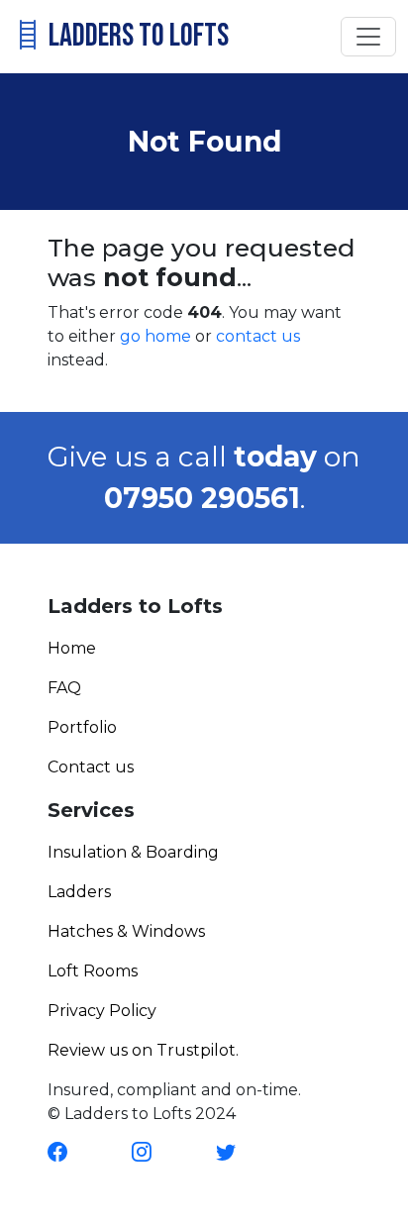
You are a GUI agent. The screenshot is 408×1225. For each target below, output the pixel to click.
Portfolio (82, 727)
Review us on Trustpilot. (143, 1050)
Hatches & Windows (126, 931)
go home (155, 336)
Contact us (91, 767)
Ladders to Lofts (136, 36)
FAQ (64, 687)
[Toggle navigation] (368, 36)
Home (72, 648)
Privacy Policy (102, 1010)
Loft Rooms (93, 971)
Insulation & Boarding (133, 852)
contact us (258, 336)
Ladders (79, 891)
